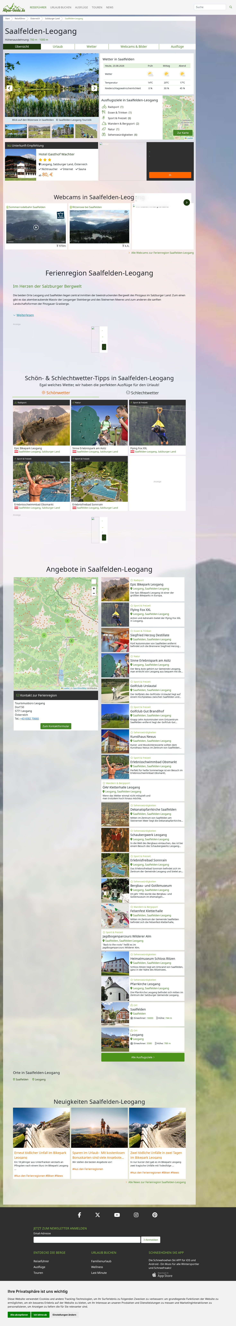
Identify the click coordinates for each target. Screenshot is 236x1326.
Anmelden (152, 1240)
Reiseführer (38, 7)
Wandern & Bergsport (123, 123)
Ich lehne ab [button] (40, 1314)
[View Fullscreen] (93, 581)
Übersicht (22, 46)
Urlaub (58, 46)
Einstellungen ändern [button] (64, 1314)
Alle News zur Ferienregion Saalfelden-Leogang (157, 1182)
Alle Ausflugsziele (142, 1057)
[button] (9, 87)
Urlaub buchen (60, 7)
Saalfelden (22, 1079)
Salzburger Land (52, 18)
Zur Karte (183, 133)
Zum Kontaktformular (56, 726)
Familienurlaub (101, 1261)
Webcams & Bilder (134, 46)
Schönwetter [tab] (58, 392)
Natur (113, 129)
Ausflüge (81, 7)
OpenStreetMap (80, 688)
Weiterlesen (25, 315)
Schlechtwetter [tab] (145, 392)
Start (7, 18)
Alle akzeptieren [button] (19, 1314)
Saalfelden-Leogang (74, 18)
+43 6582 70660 (29, 718)
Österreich (35, 18)
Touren (97, 7)
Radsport (115, 107)
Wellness (97, 1267)
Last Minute (99, 1273)
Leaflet (190, 138)
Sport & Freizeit (119, 118)
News (109, 7)
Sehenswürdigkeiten (122, 134)
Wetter (92, 46)
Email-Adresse (42, 1233)
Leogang (40, 1079)
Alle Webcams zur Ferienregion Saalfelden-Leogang (162, 252)
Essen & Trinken (120, 112)
